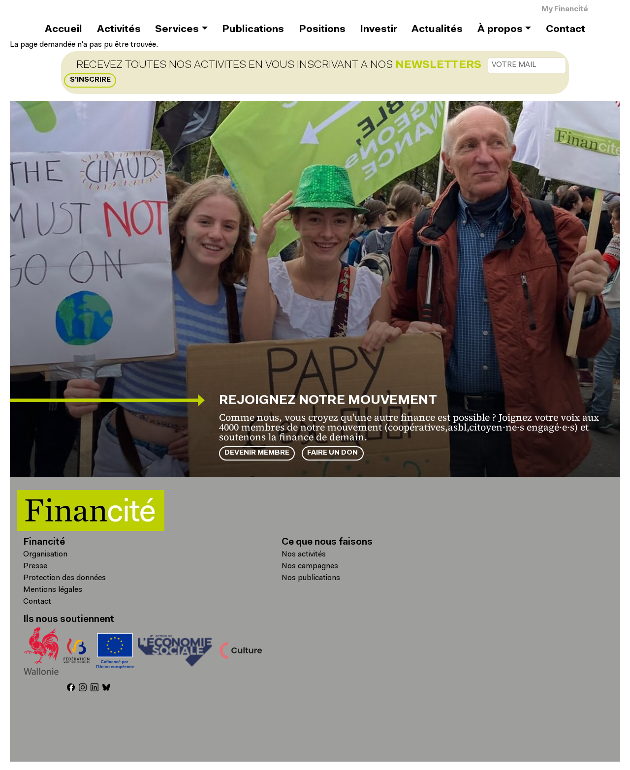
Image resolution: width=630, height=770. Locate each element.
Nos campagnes (310, 566)
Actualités (437, 29)
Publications (253, 29)
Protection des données (64, 578)
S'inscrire (90, 80)
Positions (322, 29)
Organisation (45, 554)
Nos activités (304, 554)
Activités (119, 29)
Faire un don (332, 453)
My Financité (564, 9)
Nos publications (311, 578)
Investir (378, 29)
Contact (565, 29)
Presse (35, 566)
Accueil (63, 29)
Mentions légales (52, 590)
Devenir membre (256, 453)
